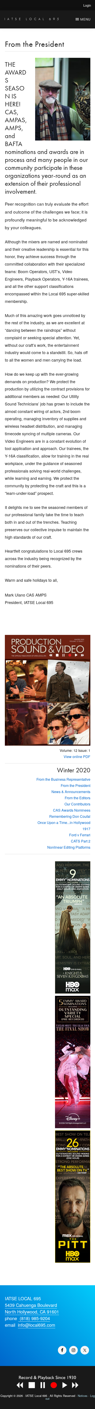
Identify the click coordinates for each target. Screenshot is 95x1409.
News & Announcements (70, 791)
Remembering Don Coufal (69, 816)
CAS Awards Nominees (71, 810)
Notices (82, 1396)
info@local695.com (36, 1325)
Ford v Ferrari (79, 834)
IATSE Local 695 (32, 19)
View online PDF (77, 756)
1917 (86, 828)
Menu (85, 19)
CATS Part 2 (80, 841)
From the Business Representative (63, 779)
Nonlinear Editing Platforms (68, 847)
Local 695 (41, 1396)
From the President (75, 785)
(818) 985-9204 (34, 1318)
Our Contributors (77, 804)
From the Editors (77, 797)
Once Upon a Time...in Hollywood (64, 822)
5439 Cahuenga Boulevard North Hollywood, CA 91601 (32, 1308)
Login (87, 5)
